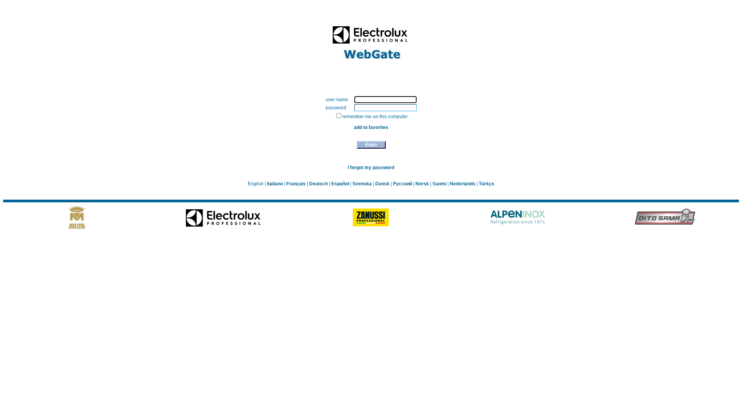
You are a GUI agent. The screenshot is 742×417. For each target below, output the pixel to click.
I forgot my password (371, 167)
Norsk (422, 183)
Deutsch (319, 183)
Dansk (383, 183)
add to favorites (371, 127)
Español (340, 183)
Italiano (275, 183)
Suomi (440, 183)
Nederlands (463, 183)
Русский (403, 183)
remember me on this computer (375, 116)
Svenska (362, 183)
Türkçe (486, 183)
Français (296, 183)
